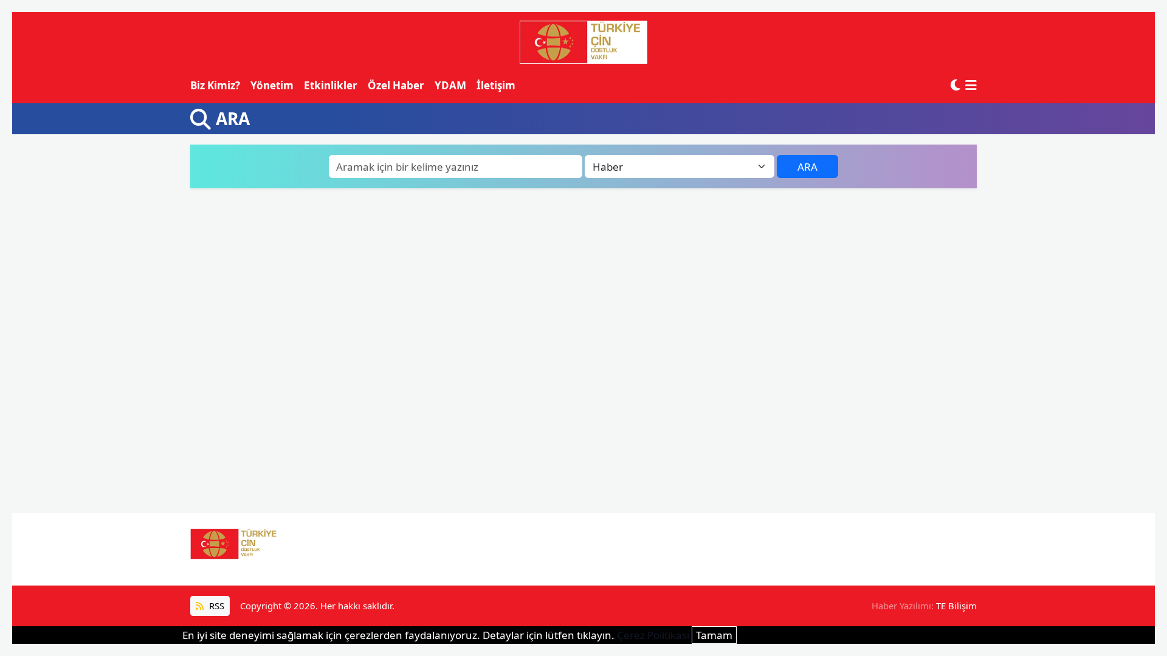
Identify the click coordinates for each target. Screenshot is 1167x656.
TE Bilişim (956, 606)
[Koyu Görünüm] (955, 85)
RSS (215, 606)
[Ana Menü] (971, 85)
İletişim (496, 85)
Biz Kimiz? (215, 85)
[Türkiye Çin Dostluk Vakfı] (583, 42)
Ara (807, 167)
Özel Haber (396, 85)
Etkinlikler (330, 85)
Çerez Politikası (653, 635)
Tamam (714, 635)
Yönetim (272, 85)
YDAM (450, 85)
